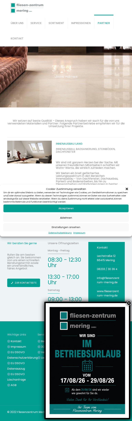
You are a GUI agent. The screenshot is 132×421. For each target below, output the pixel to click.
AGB (13, 385)
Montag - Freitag (58, 250)
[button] (127, 189)
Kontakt (16, 341)
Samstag (54, 290)
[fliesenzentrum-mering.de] (27, 7)
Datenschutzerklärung (60, 232)
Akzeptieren (66, 208)
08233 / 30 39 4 (107, 269)
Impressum (79, 232)
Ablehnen (66, 217)
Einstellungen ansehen (66, 227)
